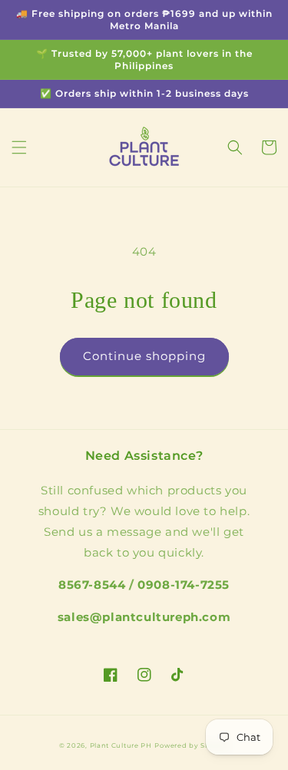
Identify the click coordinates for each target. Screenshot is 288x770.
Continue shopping (144, 356)
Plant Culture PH (121, 745)
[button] (19, 147)
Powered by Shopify (191, 745)
